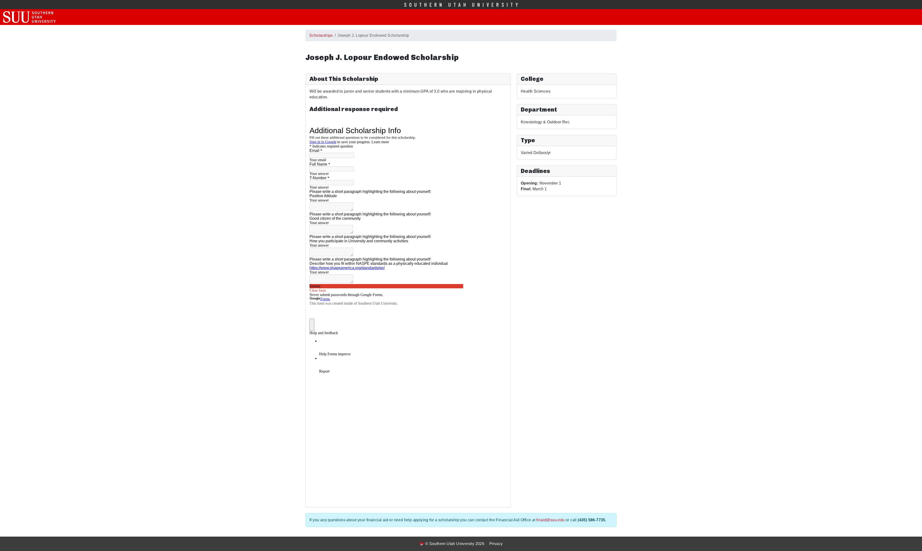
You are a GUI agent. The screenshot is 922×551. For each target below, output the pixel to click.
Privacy (496, 544)
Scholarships (321, 35)
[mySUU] (29, 17)
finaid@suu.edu (550, 520)
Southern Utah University (462, 4)
